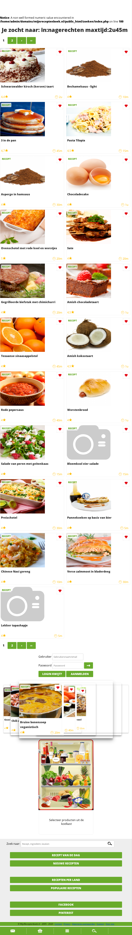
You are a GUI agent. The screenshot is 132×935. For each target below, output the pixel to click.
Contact (58, 923)
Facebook (66, 905)
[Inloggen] (88, 665)
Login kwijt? (52, 674)
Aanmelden (80, 674)
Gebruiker (45, 657)
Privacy (67, 923)
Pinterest (66, 913)
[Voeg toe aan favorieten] (60, 52)
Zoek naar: (13, 844)
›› (31, 40)
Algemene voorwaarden (83, 923)
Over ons (110, 923)
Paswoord (45, 665)
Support (100, 923)
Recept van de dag (66, 855)
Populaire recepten (66, 888)
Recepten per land (66, 880)
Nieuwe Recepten (66, 863)
